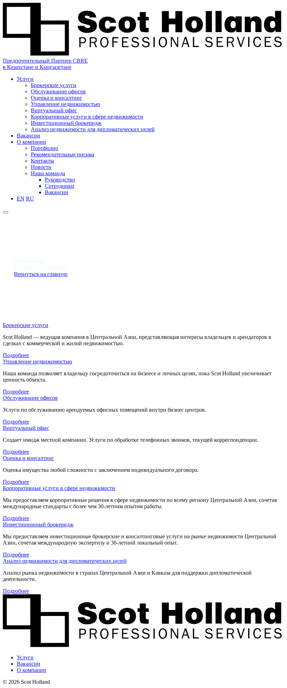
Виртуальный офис (54, 110)
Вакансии (28, 136)
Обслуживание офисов (58, 91)
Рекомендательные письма (62, 154)
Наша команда (48, 173)
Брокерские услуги (53, 85)
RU (30, 198)
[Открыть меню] (5, 212)
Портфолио (44, 148)
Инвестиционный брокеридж (66, 123)
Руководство (60, 180)
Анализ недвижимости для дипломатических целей (93, 129)
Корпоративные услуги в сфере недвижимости (87, 117)
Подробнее (16, 355)
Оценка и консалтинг (56, 98)
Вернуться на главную (41, 274)
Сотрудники (59, 186)
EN (20, 198)
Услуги (25, 79)
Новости (41, 167)
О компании (31, 142)
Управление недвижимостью (65, 104)
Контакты (42, 161)
